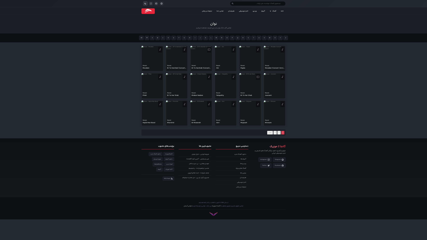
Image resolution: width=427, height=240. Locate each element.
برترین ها (243, 173)
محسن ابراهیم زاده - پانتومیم (199, 168)
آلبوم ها (243, 159)
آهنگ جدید (169, 164)
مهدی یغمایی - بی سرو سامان (199, 163)
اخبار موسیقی (243, 11)
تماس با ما (220, 11)
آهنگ (274, 11)
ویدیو (255, 11)
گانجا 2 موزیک (216, 206)
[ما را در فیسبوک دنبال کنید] (156, 4)
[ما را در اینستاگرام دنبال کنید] (151, 4)
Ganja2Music (158, 164)
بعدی (270, 133)
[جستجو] (232, 3)
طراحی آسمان (188, 206)
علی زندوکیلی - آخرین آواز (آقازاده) (197, 159)
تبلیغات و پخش (207, 11)
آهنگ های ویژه (241, 168)
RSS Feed (167, 178)
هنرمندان (231, 11)
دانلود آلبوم (168, 159)
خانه (282, 11)
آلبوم (263, 11)
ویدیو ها (243, 163)
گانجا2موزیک (168, 154)
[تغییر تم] (145, 3)
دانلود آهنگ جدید (240, 154)
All (141, 38)
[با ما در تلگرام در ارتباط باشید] (162, 4)
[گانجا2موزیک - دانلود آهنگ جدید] (148, 11)
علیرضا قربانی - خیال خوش (200, 154)
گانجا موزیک (168, 169)
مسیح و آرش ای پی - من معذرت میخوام (195, 177)
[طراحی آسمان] (213, 214)
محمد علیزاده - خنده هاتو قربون (198, 173)
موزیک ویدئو (157, 159)
